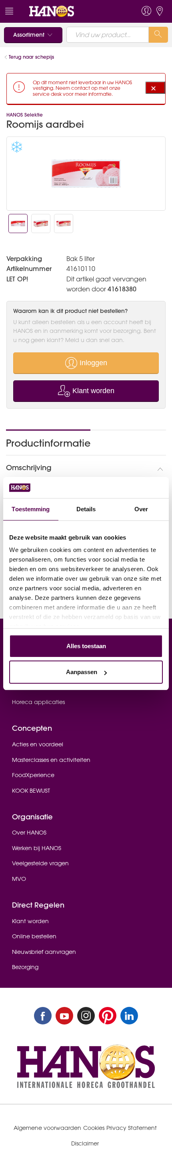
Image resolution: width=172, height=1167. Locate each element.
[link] (69, 11)
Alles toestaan (86, 646)
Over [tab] (141, 509)
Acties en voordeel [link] (37, 744)
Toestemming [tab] (31, 509)
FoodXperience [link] (33, 775)
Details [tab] (86, 509)
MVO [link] (19, 879)
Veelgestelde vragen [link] (40, 863)
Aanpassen (81, 672)
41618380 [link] (122, 289)
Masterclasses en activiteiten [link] (51, 760)
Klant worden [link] (30, 921)
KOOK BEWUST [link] (31, 791)
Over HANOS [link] (29, 833)
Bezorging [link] (25, 967)
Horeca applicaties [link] (38, 702)
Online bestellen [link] (34, 936)
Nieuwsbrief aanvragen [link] (44, 952)
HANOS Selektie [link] (24, 114)
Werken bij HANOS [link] (36, 848)
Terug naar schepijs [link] (31, 56)
